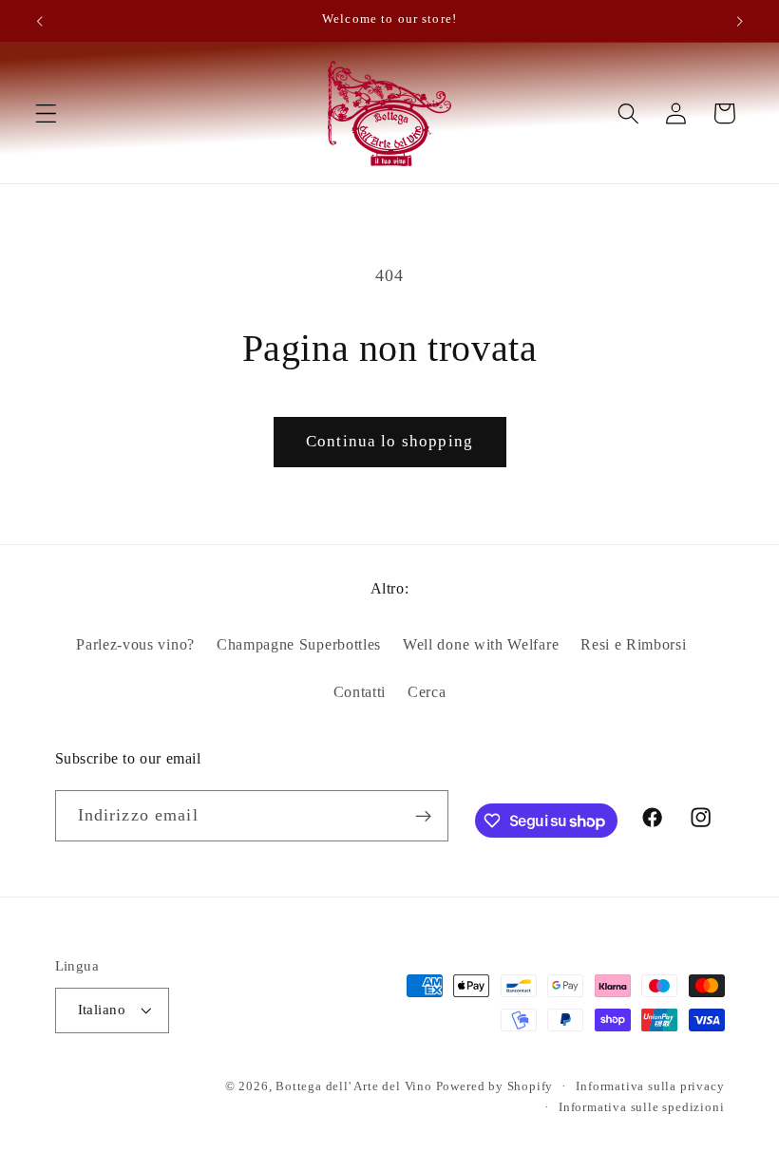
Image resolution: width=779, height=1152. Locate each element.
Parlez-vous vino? (135, 644)
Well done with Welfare (481, 644)
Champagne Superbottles (299, 644)
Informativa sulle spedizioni (642, 1107)
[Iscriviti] (423, 815)
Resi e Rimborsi (633, 644)
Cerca (427, 692)
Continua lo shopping (389, 441)
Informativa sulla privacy (650, 1086)
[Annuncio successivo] (739, 21)
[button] (46, 113)
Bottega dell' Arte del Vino (356, 1086)
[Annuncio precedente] (40, 21)
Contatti (360, 692)
